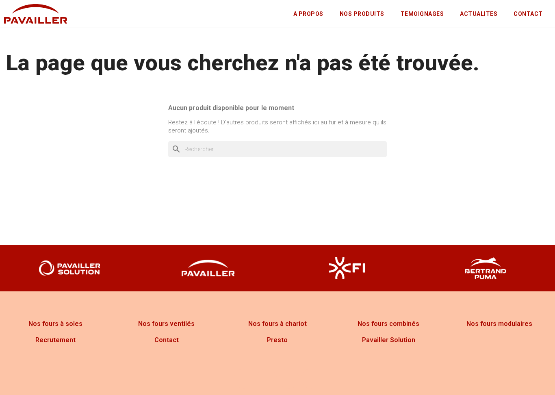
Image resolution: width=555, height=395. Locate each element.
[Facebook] (244, 379)
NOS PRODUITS (362, 14)
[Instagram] (266, 379)
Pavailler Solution (388, 340)
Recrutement (55, 340)
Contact (166, 340)
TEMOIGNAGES (422, 14)
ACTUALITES (478, 14)
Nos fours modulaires (499, 324)
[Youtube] (289, 379)
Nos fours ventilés (166, 324)
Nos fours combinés (388, 324)
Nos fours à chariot (277, 324)
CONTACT (528, 14)
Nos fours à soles (55, 324)
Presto (277, 340)
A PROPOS (308, 14)
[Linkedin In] (311, 379)
